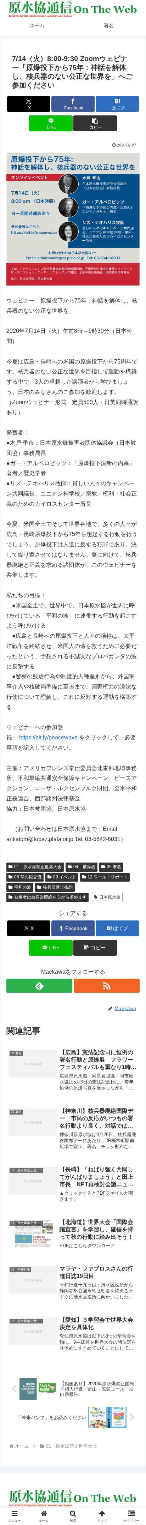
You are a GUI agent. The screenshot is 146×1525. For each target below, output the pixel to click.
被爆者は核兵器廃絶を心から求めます (50, 897)
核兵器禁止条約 (58, 887)
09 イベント (64, 877)
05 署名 (114, 866)
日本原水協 (109, 897)
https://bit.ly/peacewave (48, 737)
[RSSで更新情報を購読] (107, 986)
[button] (95, 123)
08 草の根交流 (27, 877)
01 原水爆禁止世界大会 (38, 866)
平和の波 (22, 887)
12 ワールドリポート (108, 877)
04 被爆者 (84, 866)
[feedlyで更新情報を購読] (39, 986)
